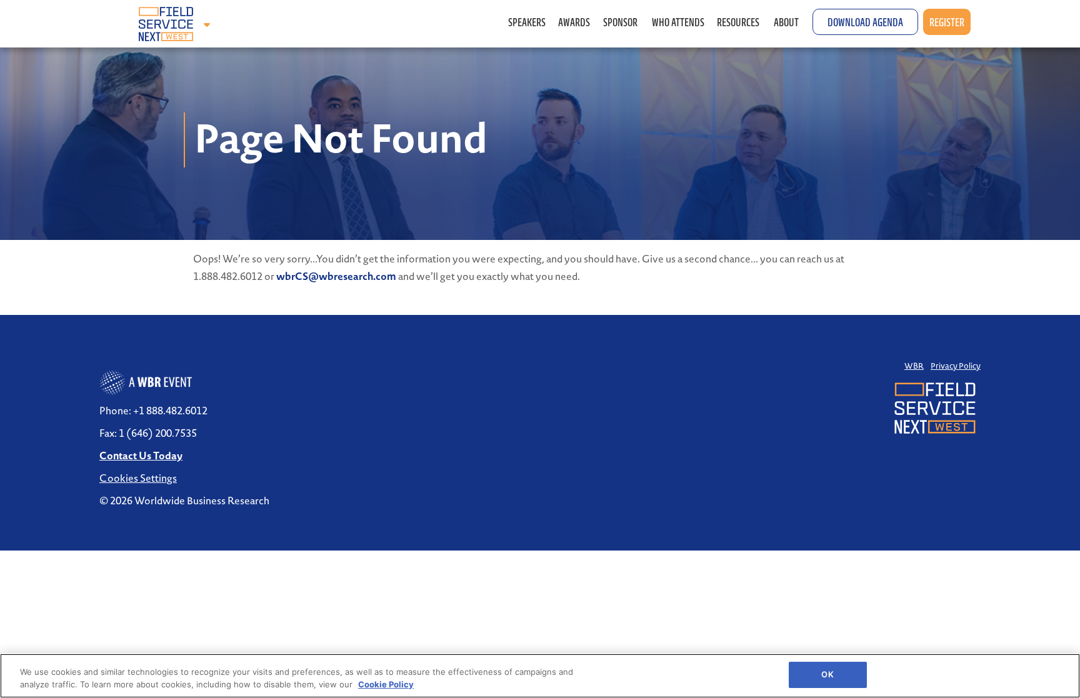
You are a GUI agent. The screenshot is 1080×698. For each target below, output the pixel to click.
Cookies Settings (138, 478)
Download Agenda (865, 22)
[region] (540, 676)
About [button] (787, 22)
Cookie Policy (386, 684)
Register (946, 22)
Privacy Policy (956, 366)
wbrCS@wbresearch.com (336, 276)
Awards (574, 22)
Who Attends (678, 22)
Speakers (527, 22)
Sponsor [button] (621, 22)
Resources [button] (739, 22)
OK (827, 674)
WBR (914, 366)
